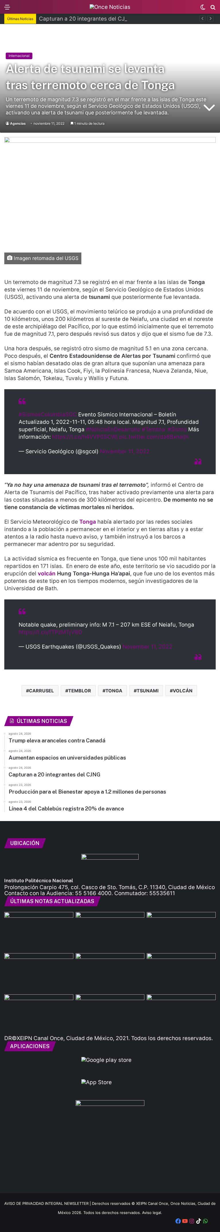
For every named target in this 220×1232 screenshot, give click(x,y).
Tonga (88, 521)
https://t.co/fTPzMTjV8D (50, 632)
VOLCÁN (182, 691)
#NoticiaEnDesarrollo (113, 429)
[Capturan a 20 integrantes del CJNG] (38, 972)
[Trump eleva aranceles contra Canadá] (110, 931)
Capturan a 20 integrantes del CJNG (86, 18)
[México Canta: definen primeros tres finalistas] (181, 972)
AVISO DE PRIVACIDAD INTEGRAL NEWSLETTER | (48, 1203)
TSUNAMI (147, 691)
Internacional (19, 55)
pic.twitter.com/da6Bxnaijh (153, 437)
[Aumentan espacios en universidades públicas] (110, 972)
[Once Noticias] (110, 7)
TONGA (113, 691)
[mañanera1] (181, 931)
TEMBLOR (79, 691)
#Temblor (154, 429)
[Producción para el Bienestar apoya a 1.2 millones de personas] (110, 1013)
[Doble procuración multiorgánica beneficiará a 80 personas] (38, 1013)
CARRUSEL (41, 691)
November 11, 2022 (125, 451)
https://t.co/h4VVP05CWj (85, 437)
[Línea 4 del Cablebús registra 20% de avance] (181, 1013)
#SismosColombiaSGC (48, 414)
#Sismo (177, 429)
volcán (47, 573)
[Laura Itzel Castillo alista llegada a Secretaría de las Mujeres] (38, 931)
